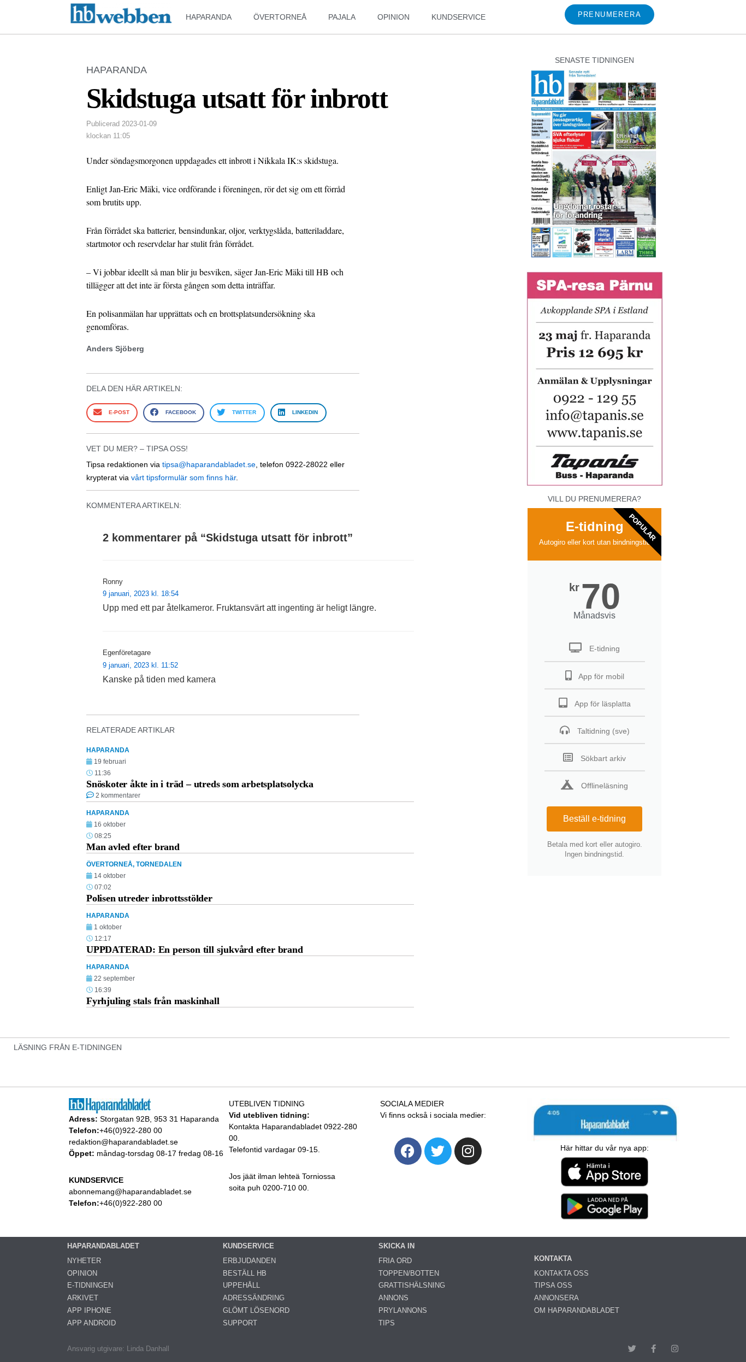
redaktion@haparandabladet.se (123, 1141)
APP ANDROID (91, 1323)
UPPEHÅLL (241, 1285)
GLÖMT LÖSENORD (256, 1310)
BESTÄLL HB (245, 1273)
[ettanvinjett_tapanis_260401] (594, 484)
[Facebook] (408, 1151)
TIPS (386, 1323)
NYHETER (84, 1261)
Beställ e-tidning (594, 818)
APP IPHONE (89, 1310)
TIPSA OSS (553, 1285)
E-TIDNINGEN (90, 1285)
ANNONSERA (556, 1298)
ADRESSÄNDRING (254, 1298)
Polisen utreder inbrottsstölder (149, 898)
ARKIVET (82, 1298)
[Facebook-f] (653, 1349)
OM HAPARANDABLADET (576, 1310)
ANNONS (393, 1298)
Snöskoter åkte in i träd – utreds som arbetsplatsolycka (199, 784)
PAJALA (342, 17)
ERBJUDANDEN (249, 1261)
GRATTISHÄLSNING (411, 1285)
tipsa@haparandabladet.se (209, 464)
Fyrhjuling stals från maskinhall (153, 1000)
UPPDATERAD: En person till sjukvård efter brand (194, 949)
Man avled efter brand (133, 846)
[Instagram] (468, 1151)
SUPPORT (240, 1323)
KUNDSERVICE (458, 17)
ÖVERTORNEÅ (279, 17)
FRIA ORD (395, 1261)
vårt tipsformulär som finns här (183, 477)
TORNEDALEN (159, 864)
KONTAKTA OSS (561, 1273)
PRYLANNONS (402, 1310)
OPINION (393, 17)
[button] (112, 412)
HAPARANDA (209, 17)
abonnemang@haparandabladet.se (130, 1191)
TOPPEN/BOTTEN (408, 1273)
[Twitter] (438, 1151)
